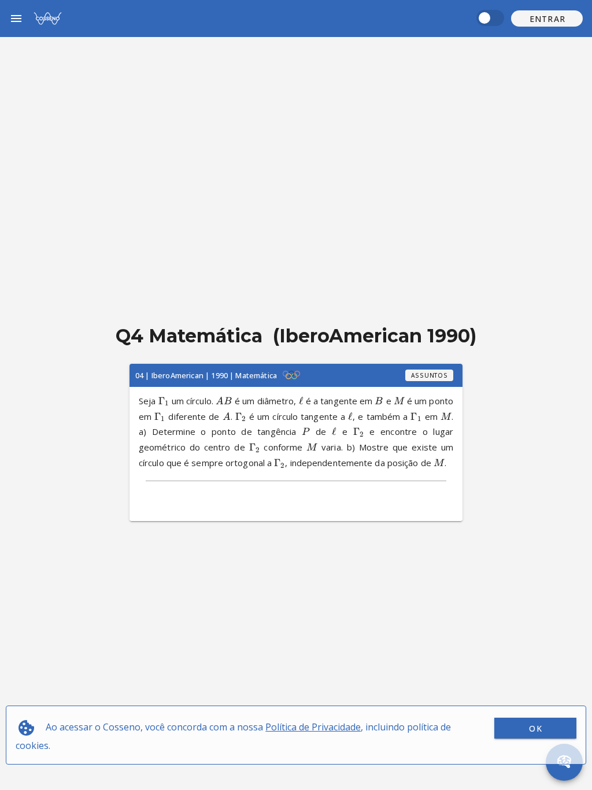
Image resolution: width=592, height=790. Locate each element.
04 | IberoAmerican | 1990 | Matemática (206, 375)
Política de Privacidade (313, 727)
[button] (547, 18)
